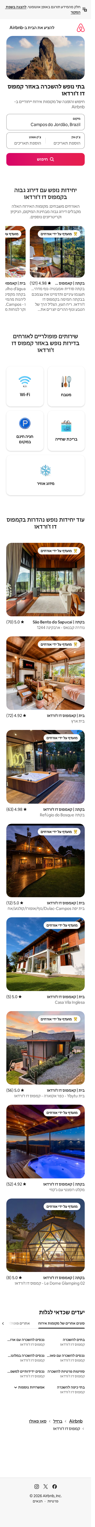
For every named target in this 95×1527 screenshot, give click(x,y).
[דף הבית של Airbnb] (81, 27)
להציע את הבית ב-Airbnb (32, 27)
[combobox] (45, 124)
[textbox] (65, 143)
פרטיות (53, 1501)
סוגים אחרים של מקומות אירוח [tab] (61, 1323)
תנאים (37, 1501)
